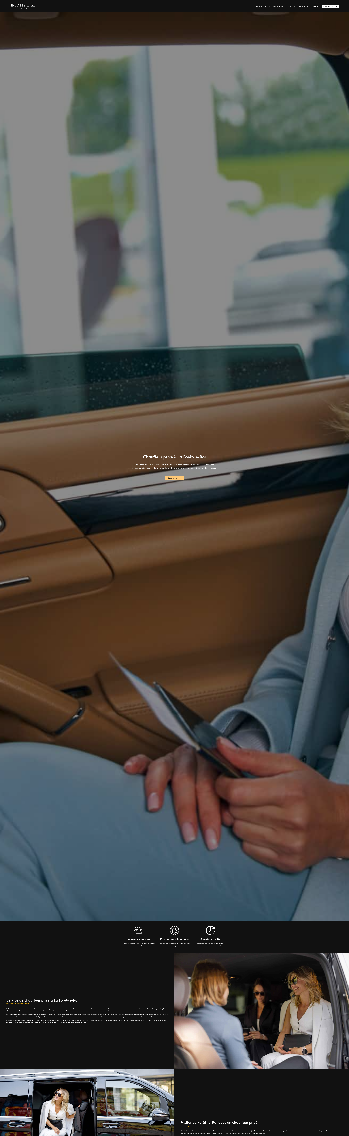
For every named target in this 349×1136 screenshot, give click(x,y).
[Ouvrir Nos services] (265, 6)
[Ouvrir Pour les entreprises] (284, 6)
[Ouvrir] (317, 6)
